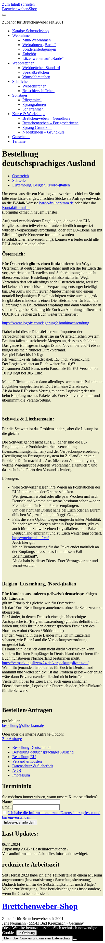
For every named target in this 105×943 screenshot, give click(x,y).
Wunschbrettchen (36, 77)
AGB (16, 770)
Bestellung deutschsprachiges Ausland (43, 752)
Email (6, 807)
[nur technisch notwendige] (75, 939)
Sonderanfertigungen (39, 49)
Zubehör (29, 54)
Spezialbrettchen (35, 72)
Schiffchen (21, 81)
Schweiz (19, 180)
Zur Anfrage (12, 739)
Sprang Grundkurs (37, 127)
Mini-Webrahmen (36, 40)
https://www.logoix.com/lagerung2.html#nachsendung (45, 323)
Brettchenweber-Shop (19, 9)
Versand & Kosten (27, 761)
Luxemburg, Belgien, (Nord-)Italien (41, 185)
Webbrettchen (23, 63)
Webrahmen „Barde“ (39, 44)
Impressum (21, 775)
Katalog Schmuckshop (30, 31)
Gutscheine (21, 137)
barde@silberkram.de (56, 203)
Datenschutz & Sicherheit (32, 766)
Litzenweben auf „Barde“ (43, 58)
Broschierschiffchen (38, 90)
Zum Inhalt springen (18, 4)
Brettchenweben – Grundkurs (46, 118)
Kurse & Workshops (28, 114)
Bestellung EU (24, 757)
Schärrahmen (33, 109)
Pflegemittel (32, 100)
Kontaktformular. (16, 207)
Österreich (20, 176)
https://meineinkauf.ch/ (30, 538)
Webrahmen (22, 35)
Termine (18, 141)
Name (7, 802)
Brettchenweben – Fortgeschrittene (50, 123)
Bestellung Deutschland (31, 747)
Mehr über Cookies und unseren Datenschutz (37, 938)
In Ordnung (26, 933)
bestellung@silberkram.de (23, 725)
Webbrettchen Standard (41, 67)
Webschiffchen (34, 86)
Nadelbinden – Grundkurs (43, 132)
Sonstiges (20, 95)
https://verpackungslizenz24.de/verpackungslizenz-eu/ (45, 663)
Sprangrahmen (34, 104)
